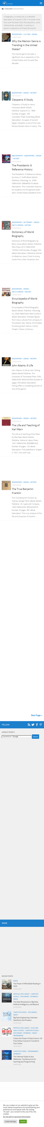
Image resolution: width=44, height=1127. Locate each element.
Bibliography (17, 156)
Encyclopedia (17, 225)
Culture (26, 34)
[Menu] (41, 3)
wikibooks (17, 1054)
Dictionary (27, 222)
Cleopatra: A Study (23, 99)
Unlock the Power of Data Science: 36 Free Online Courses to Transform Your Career (27, 1041)
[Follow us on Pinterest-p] (40, 724)
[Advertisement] (22, 80)
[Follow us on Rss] (29, 724)
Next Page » (36, 715)
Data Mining (24, 996)
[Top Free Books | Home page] (9, 3)
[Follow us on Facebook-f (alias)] (36, 724)
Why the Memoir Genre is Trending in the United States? (26, 45)
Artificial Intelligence (21, 994)
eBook (34, 34)
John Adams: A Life (22, 365)
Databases (34, 996)
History (33, 93)
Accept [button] (23, 1121)
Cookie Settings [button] (10, 1121)
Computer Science (20, 1012)
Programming (18, 1035)
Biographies (17, 34)
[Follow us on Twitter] (32, 724)
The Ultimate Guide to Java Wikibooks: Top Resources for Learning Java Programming (24, 1059)
